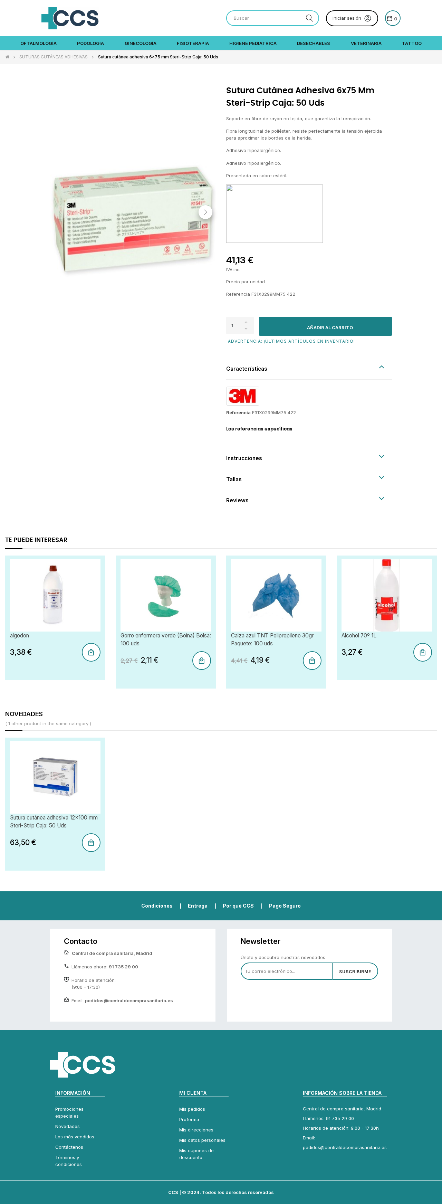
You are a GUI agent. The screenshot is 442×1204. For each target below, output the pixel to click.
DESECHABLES (313, 43)
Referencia (238, 412)
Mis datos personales (202, 1140)
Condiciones (157, 906)
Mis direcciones (196, 1129)
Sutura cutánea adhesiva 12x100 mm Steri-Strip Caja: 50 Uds (54, 821)
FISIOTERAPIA (193, 43)
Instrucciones (244, 458)
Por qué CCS (238, 906)
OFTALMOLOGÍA (38, 43)
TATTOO (412, 43)
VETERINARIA (366, 43)
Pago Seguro (285, 906)
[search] (309, 18)
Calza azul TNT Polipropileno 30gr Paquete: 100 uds (272, 639)
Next (205, 212)
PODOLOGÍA (90, 43)
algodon (19, 635)
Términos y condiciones (68, 1161)
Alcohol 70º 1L (359, 635)
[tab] (309, 369)
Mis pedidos (192, 1109)
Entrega (198, 906)
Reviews (237, 500)
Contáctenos (69, 1147)
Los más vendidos (74, 1136)
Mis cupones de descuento (196, 1154)
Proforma (189, 1119)
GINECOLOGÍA (140, 43)
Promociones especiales (69, 1112)
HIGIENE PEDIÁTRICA (253, 43)
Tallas (234, 479)
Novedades (67, 1126)
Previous (60, 212)
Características (246, 369)
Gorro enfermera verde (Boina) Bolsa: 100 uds (166, 639)
